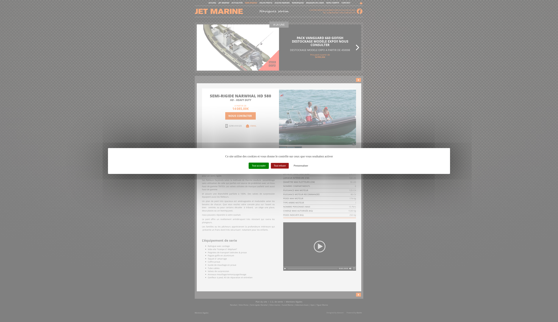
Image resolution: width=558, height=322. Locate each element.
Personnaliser (301, 165)
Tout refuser (280, 165)
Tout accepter (259, 165)
